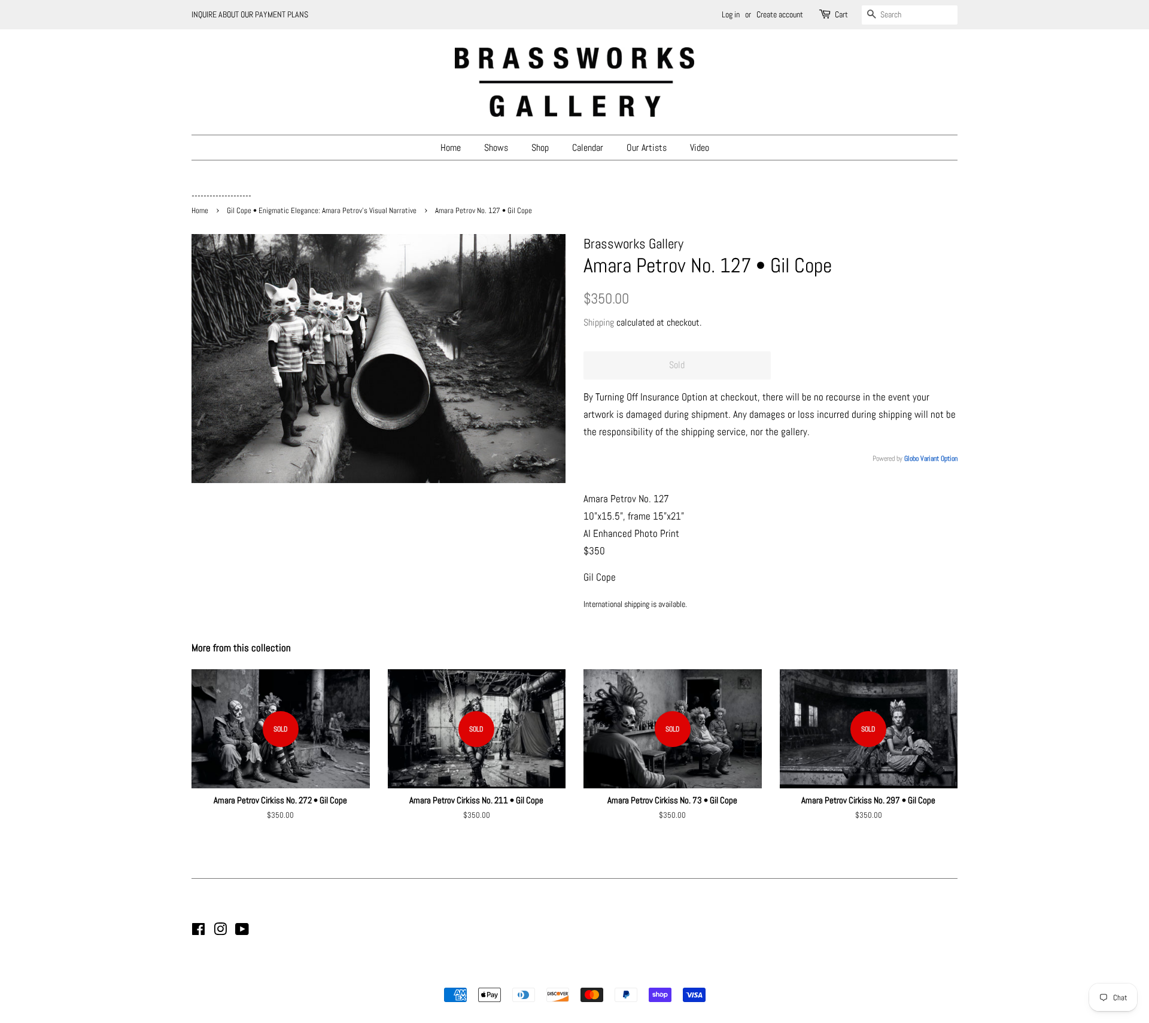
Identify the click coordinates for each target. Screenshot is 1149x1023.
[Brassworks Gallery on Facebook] (198, 931)
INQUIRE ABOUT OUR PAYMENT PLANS (250, 14)
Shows (496, 147)
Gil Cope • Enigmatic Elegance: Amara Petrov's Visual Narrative (322, 210)
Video (699, 147)
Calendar (587, 147)
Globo (911, 458)
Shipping (598, 322)
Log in (731, 14)
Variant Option (938, 458)
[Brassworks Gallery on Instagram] (220, 931)
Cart (841, 14)
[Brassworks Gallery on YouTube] (242, 931)
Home (450, 147)
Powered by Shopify (635, 974)
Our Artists (647, 147)
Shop (540, 147)
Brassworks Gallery (572, 974)
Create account (779, 14)
